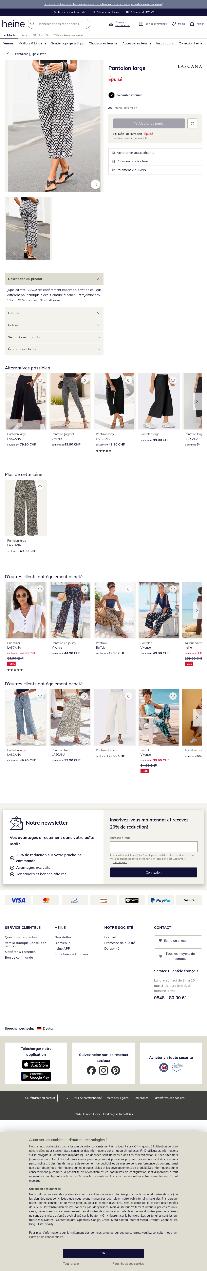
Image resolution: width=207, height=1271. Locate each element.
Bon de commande (19, 957)
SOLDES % (41, 35)
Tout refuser (71, 1264)
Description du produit (25, 279)
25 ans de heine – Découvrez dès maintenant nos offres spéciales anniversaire (103, 4)
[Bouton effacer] (86, 23)
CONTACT (162, 927)
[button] (6, 54)
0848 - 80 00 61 (170, 998)
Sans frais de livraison (71, 954)
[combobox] (67, 24)
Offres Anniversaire (68, 35)
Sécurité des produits (24, 337)
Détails (13, 313)
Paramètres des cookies (128, 1264)
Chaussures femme (103, 43)
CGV (65, 1098)
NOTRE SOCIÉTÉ (118, 927)
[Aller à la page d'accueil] (13, 24)
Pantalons (21, 54)
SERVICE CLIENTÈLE (23, 927)
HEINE (60, 927)
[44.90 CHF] (70, 610)
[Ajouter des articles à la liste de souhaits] (192, 123)
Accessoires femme (136, 43)
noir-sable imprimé (129, 95)
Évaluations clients (22, 349)
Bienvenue (62, 943)
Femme (8, 43)
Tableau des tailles (125, 108)
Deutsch (49, 1028)
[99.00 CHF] (159, 401)
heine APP (62, 948)
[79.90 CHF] (26, 401)
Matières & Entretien (20, 952)
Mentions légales (118, 1098)
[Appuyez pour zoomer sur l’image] (95, 184)
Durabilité (111, 948)
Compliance (141, 1098)
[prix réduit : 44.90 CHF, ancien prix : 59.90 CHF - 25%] (26, 610)
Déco (24, 35)
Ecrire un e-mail (180, 941)
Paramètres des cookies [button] (169, 1098)
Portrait (110, 937)
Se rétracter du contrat (40, 1098)
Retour (13, 325)
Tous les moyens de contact (181, 956)
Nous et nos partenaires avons (49, 1146)
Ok (103, 1253)
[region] (103, 1201)
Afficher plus (120, 862)
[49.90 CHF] (70, 401)
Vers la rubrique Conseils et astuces (25, 944)
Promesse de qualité (119, 943)
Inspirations (165, 43)
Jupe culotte (38, 54)
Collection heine (190, 43)
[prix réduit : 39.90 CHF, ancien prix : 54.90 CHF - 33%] (159, 717)
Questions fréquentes (21, 937)
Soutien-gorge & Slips (67, 43)
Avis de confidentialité (87, 1098)
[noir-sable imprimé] (111, 95)
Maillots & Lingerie (32, 43)
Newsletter (63, 937)
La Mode (9, 35)
